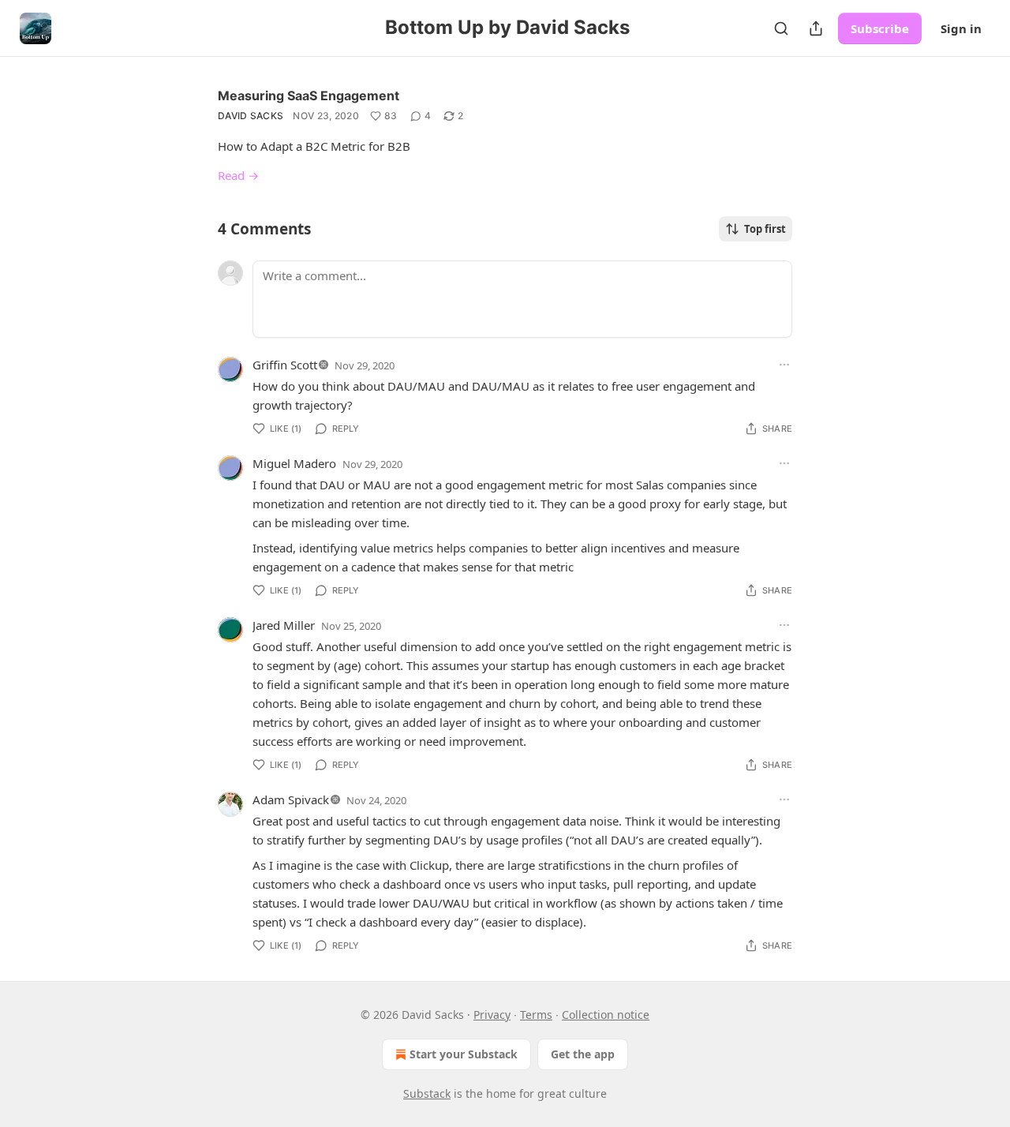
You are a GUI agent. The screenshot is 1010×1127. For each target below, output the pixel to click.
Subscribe (880, 28)
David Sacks (250, 116)
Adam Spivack (290, 799)
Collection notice (605, 1014)
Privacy (492, 1014)
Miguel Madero (294, 463)
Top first (765, 229)
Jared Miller (283, 625)
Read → (238, 175)
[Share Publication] (816, 28)
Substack (427, 1093)
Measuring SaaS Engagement (308, 95)
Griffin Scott (284, 365)
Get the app (583, 1053)
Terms (536, 1014)
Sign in (961, 28)
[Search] (781, 28)
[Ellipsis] (784, 364)
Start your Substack (464, 1053)
